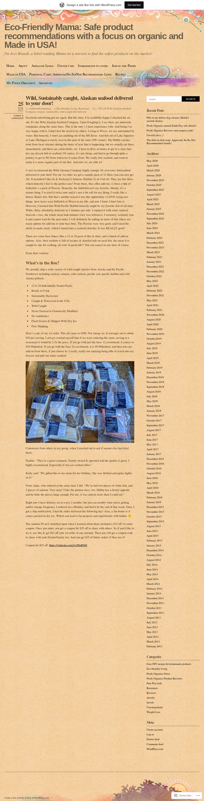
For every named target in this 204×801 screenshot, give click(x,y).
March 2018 (153, 406)
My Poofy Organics (20, 82)
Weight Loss (153, 712)
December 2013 (155, 598)
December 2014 (155, 550)
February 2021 (154, 310)
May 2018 (152, 401)
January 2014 (154, 593)
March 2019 (153, 363)
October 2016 (154, 468)
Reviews (151, 693)
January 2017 (154, 454)
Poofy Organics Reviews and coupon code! (170, 130)
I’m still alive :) (155, 135)
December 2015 (155, 507)
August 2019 (154, 343)
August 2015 (154, 526)
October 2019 (154, 338)
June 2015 (152, 531)
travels (150, 702)
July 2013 (152, 622)
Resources (83, 108)
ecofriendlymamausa (40, 108)
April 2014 (153, 579)
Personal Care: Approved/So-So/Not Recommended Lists (70, 74)
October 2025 (154, 185)
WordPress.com (155, 749)
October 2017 (154, 420)
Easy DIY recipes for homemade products (169, 664)
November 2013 (155, 603)
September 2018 (155, 387)
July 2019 (152, 348)
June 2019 (152, 353)
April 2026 (153, 165)
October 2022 (154, 276)
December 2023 (155, 242)
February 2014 (154, 588)
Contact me (65, 65)
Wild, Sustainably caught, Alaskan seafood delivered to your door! (79, 100)
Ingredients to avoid (93, 65)
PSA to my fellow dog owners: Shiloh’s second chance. (168, 119)
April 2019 (153, 358)
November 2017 (155, 415)
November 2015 (155, 512)
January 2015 (154, 545)
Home (10, 65)
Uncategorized (155, 707)
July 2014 (152, 564)
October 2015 (154, 516)
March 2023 (153, 252)
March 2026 (153, 170)
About (22, 65)
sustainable (52, 111)
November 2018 (155, 382)
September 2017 (155, 425)
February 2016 (154, 497)
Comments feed (155, 744)
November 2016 (155, 463)
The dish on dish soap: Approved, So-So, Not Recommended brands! (171, 141)
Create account (155, 729)
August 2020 (154, 319)
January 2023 (154, 262)
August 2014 (154, 560)
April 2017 (153, 449)
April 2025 (153, 199)
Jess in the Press (124, 65)
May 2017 (152, 444)
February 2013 (154, 646)
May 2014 (152, 574)
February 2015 (154, 540)
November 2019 (155, 334)
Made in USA (15, 74)
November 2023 (155, 247)
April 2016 (153, 488)
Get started (134, 4)
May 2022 (152, 281)
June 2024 (152, 228)
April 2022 (153, 285)
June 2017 (152, 439)
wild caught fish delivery (73, 111)
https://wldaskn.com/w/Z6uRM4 (68, 545)
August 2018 (154, 391)
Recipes (120, 74)
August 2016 (154, 473)
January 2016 (154, 502)
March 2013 (153, 641)
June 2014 (152, 569)
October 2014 (154, 555)
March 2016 (153, 492)
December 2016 (155, 459)
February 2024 (154, 238)
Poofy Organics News (158, 673)
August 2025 (154, 194)
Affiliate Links (42, 65)
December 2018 (155, 377)
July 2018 (152, 396)
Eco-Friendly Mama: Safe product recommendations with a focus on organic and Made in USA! (93, 36)
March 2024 (153, 233)
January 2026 (154, 175)
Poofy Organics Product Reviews (164, 678)
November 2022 (155, 271)
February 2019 (154, 367)
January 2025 (154, 209)
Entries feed (153, 739)
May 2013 (152, 632)
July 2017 (152, 435)
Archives (45, 82)
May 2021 (152, 300)
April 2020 (153, 324)
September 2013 (155, 613)
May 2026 (152, 161)
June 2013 (152, 627)
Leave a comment (17, 117)
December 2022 (155, 266)
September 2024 (155, 218)
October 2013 (154, 608)
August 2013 (154, 617)
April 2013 (153, 636)
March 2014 (153, 584)
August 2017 (154, 430)
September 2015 (155, 521)
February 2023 (154, 257)
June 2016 (152, 478)
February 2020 (154, 329)
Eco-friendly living (67, 108)
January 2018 (154, 410)
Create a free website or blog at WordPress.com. (27, 797)
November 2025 (155, 180)
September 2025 (155, 189)
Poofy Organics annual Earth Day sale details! (171, 125)
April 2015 (153, 535)
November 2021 (155, 295)
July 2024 (152, 223)
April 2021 (153, 305)
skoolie (151, 697)
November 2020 (155, 314)
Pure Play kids (154, 683)
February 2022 (154, 290)
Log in (150, 734)
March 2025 (153, 204)
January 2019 (154, 372)
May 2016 (152, 483)
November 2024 (155, 213)
